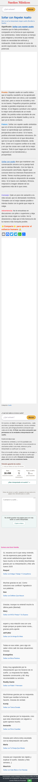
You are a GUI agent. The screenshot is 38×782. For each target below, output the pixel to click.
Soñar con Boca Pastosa (11, 658)
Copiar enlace (19, 523)
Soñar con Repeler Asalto (16, 17)
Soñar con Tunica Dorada (11, 707)
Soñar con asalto (8, 162)
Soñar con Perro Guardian (11, 729)
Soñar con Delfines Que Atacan (13, 595)
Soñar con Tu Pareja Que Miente (14, 748)
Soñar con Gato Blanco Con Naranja (15, 770)
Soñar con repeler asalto (23, 27)
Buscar (30, 9)
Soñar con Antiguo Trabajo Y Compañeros (17, 574)
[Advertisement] (19, 71)
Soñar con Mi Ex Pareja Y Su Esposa (15, 615)
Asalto (10, 405)
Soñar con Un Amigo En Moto (13, 636)
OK (30, 780)
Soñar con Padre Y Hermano (12, 685)
